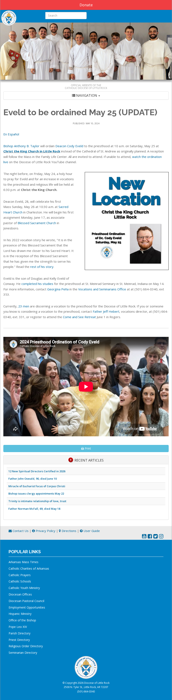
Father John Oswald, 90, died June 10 (32, 478)
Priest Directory (19, 640)
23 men (23, 306)
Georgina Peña (58, 289)
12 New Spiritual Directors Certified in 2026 (36, 471)
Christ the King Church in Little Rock (31, 151)
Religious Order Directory (26, 646)
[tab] (86, 95)
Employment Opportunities (27, 607)
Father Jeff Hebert (106, 311)
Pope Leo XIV (18, 627)
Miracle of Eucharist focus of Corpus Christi (36, 486)
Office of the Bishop (22, 620)
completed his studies (37, 284)
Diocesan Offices (20, 594)
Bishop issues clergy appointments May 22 (36, 493)
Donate (86, 4)
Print (87, 448)
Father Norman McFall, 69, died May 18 (34, 509)
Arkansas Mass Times (23, 562)
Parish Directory (19, 633)
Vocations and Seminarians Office (102, 289)
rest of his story (41, 267)
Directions (68, 531)
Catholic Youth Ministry (24, 588)
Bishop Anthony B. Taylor (21, 146)
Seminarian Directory (23, 653)
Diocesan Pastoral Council (26, 601)
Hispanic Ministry (20, 614)
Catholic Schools (20, 581)
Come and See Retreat (79, 317)
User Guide (91, 531)
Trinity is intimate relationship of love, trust (37, 501)
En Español (11, 134)
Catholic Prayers (20, 575)
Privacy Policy (45, 531)
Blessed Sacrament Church (37, 223)
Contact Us (20, 531)
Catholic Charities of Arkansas (29, 568)
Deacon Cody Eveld (69, 146)
